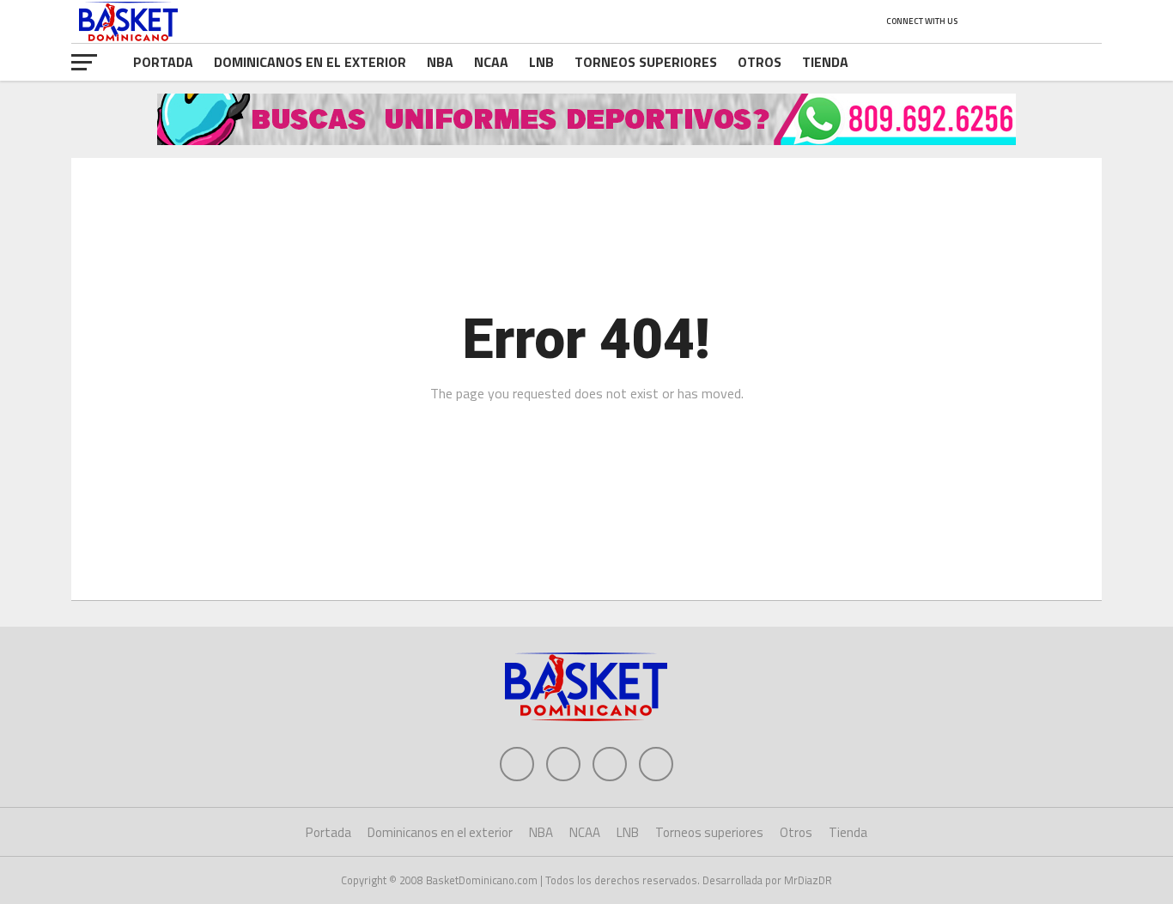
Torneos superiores (645, 62)
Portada (163, 62)
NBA (440, 62)
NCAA (491, 62)
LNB (541, 62)
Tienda (825, 62)
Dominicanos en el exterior (310, 62)
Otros (759, 62)
